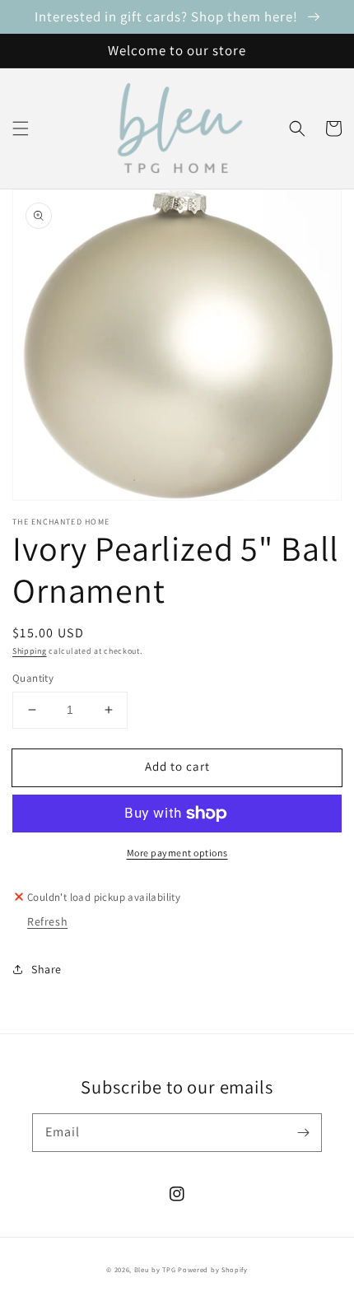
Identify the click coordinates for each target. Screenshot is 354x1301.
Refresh (47, 921)
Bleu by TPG (155, 1269)
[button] (20, 128)
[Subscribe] (303, 1132)
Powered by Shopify (213, 1269)
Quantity (33, 678)
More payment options (177, 852)
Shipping (29, 651)
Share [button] (46, 969)
